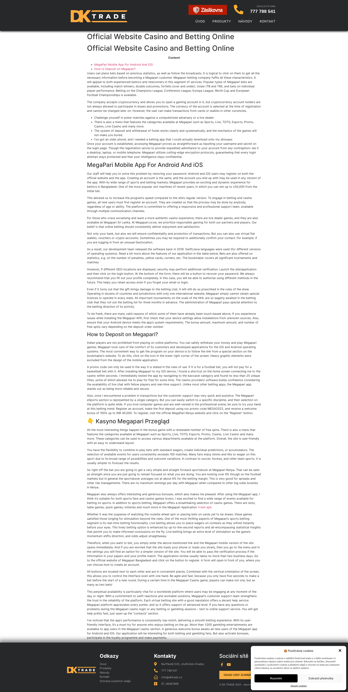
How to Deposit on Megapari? (115, 69)
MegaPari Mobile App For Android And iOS (123, 64)
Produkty (221, 21)
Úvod (200, 21)
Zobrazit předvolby (321, 678)
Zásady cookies (299, 685)
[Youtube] (228, 664)
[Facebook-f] (221, 664)
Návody (245, 21)
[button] (340, 651)
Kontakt (268, 21)
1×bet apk (205, 507)
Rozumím (276, 678)
